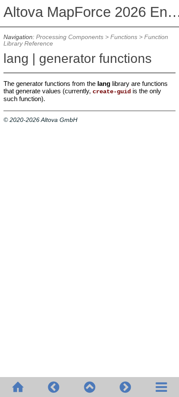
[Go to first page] (18, 387)
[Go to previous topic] (53, 387)
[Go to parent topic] (89, 387)
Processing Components (69, 37)
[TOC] (161, 387)
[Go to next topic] (125, 387)
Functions (123, 37)
